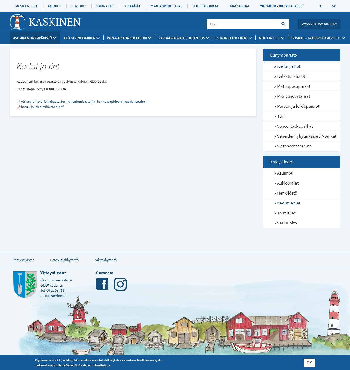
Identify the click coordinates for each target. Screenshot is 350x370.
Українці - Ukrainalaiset (281, 6)
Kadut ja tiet (288, 66)
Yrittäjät (132, 6)
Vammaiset (105, 6)
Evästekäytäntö (105, 260)
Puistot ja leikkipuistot (298, 106)
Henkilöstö (287, 193)
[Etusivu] (19, 22)
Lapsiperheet (25, 6)
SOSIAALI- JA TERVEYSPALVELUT (316, 38)
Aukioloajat (288, 183)
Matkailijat (240, 6)
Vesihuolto (287, 223)
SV (334, 6)
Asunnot (284, 173)
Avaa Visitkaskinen (321, 24)
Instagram (120, 284)
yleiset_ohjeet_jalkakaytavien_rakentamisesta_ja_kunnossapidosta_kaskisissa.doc (83, 101)
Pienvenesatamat (293, 96)
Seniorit (78, 6)
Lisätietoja (101, 365)
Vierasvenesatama (294, 146)
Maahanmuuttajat (166, 6)
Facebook (102, 284)
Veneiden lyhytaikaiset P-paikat (306, 136)
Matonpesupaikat (293, 86)
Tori (281, 116)
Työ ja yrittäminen (80, 38)
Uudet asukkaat (206, 6)
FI (319, 6)
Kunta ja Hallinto (232, 38)
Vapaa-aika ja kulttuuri (127, 38)
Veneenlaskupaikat (295, 126)
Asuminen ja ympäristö (33, 38)
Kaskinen (55, 22)
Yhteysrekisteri (24, 260)
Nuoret (54, 6)
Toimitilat (286, 213)
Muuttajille (270, 38)
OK (309, 363)
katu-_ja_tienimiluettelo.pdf (42, 106)
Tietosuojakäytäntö (64, 260)
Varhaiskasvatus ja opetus (182, 38)
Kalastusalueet (291, 76)
